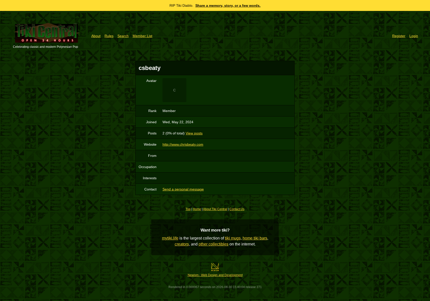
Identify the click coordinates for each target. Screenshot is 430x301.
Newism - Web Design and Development (215, 275)
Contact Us (236, 209)
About (96, 36)
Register (398, 36)
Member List (142, 36)
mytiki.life (170, 238)
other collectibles (213, 244)
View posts (194, 133)
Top (188, 209)
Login (413, 36)
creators (182, 244)
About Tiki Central (215, 209)
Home (197, 209)
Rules (109, 36)
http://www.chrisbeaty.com (182, 144)
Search (123, 36)
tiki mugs (233, 238)
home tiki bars (255, 238)
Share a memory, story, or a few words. (228, 5)
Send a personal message (183, 189)
